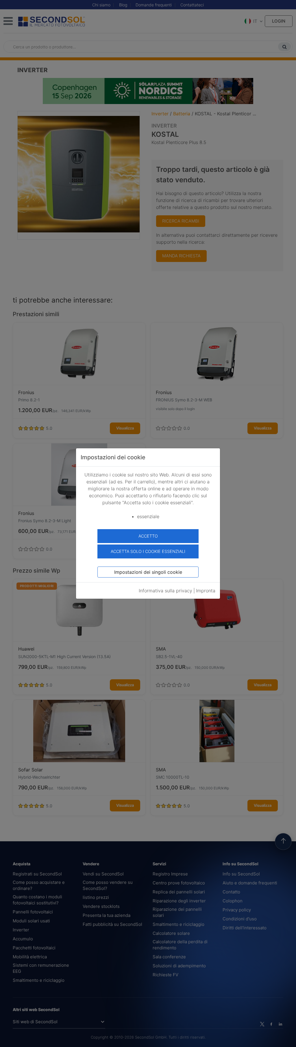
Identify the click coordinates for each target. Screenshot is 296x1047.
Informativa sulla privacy (165, 590)
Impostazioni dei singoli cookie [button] (148, 572)
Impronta (205, 590)
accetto (148, 535)
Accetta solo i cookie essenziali (148, 551)
